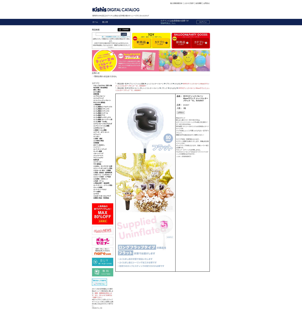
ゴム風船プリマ (100, 115)
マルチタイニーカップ (183, 152)
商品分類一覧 (122, 84)
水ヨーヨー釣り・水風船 (103, 170)
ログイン (203, 22)
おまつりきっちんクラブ (103, 196)
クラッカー (98, 162)
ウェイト (98, 134)
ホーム (95, 22)
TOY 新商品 (97, 164)
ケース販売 (97, 191)
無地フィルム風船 (101, 130)
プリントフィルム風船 (102, 126)
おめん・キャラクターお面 (103, 166)
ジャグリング (99, 98)
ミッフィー (97, 147)
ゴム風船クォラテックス (103, 117)
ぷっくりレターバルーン (155, 84)
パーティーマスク (101, 189)
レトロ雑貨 (98, 187)
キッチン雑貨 (97, 151)
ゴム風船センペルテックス (103, 107)
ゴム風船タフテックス (102, 109)
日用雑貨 (96, 143)
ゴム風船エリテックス (102, 111)
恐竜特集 (96, 94)
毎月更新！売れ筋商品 (100, 87)
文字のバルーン (100, 128)
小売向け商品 (99, 140)
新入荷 (105, 22)
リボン (97, 136)
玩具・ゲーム (99, 181)
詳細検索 (125, 29)
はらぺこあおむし (99, 145)
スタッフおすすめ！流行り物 (102, 85)
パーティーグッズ (101, 149)
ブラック (169, 84)
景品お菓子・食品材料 (102, 183)
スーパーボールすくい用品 (103, 168)
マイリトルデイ (98, 157)
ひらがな (177, 84)
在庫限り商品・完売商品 (101, 198)
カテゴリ (96, 83)
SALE (97, 194)
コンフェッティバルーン (103, 100)
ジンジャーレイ (98, 155)
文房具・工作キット (101, 179)
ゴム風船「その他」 (101, 121)
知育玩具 (96, 160)
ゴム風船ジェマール (101, 113)
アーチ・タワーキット (102, 132)
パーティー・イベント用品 (103, 185)
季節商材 (98, 104)
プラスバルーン (100, 96)
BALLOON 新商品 (99, 102)
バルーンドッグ (98, 153)
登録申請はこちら (168, 23)
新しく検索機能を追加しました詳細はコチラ (116, 37)
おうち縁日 (97, 92)
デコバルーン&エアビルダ (103, 124)
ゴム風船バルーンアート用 (103, 119)
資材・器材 (98, 138)
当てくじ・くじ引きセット (103, 174)
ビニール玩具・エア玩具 (103, 177)
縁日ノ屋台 (97, 90)
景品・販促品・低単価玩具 (103, 172)
